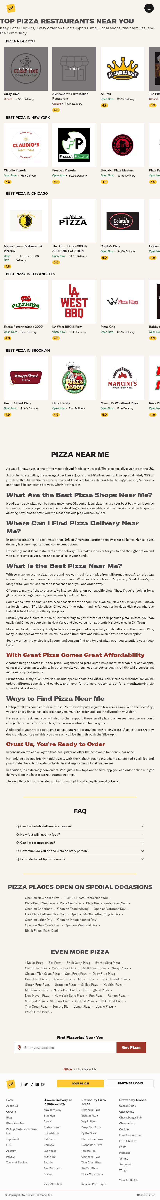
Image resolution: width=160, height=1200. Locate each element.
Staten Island (52, 1127)
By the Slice (88, 1133)
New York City (52, 1109)
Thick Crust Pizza (92, 1174)
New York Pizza (90, 1109)
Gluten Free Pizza (92, 1139)
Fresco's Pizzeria (64, 170)
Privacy (10, 1156)
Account (11, 1150)
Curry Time (12, 94)
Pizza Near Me (86, 1069)
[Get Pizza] (131, 1047)
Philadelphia (51, 1133)
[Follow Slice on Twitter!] (26, 1085)
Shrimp (123, 1158)
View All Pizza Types (93, 1184)
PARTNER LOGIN (130, 1083)
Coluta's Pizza (110, 246)
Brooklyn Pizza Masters (117, 170)
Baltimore (50, 1139)
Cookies (124, 1129)
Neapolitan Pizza (91, 1145)
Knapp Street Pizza (17, 403)
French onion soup (130, 1135)
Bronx (47, 1121)
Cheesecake (126, 1111)
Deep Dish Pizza (91, 1127)
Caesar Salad (127, 1106)
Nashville (49, 1156)
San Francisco (52, 1168)
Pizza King (108, 327)
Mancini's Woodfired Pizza (119, 403)
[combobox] (70, 1047)
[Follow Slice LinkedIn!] (37, 1085)
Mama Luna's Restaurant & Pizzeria (23, 248)
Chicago (49, 1145)
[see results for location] (19, 1047)
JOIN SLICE (80, 1083)
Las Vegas (50, 1150)
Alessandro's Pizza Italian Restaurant (70, 96)
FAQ (8, 1145)
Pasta (122, 1147)
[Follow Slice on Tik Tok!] (31, 1085)
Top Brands (13, 1139)
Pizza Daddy (61, 403)
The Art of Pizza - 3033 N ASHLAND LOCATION (70, 248)
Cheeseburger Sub (130, 1117)
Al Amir (106, 94)
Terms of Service (16, 1162)
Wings (123, 1170)
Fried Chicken (127, 1141)
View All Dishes (128, 1180)
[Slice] (11, 8)
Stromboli (125, 1164)
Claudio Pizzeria (15, 170)
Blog (9, 1117)
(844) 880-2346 (145, 1195)
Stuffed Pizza (89, 1168)
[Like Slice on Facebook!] (21, 1085)
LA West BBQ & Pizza (67, 327)
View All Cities (53, 1184)
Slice (67, 1069)
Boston (48, 1174)
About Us (12, 1106)
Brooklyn (49, 1115)
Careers (11, 1111)
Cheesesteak (127, 1123)
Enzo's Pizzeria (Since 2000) (24, 327)
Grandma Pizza (90, 1156)
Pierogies (125, 1152)
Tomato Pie (88, 1150)
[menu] (149, 8)
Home (9, 1100)
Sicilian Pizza (89, 1115)
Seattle (48, 1162)
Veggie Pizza (89, 1121)
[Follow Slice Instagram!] (43, 1085)
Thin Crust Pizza (91, 1162)
